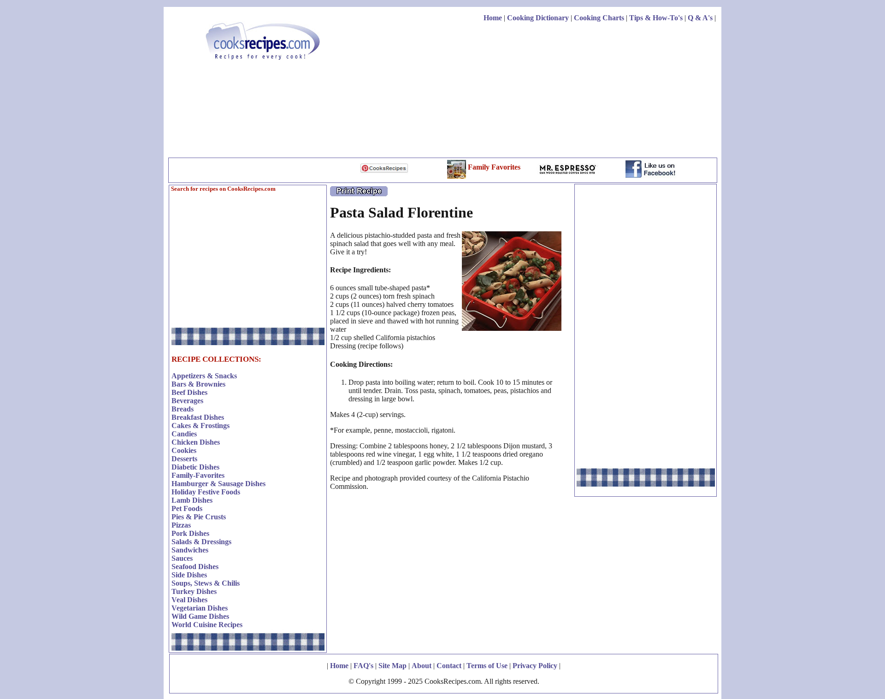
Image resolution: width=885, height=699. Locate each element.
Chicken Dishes (195, 442)
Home (493, 18)
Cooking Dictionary (538, 18)
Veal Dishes (189, 600)
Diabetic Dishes (195, 467)
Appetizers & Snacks (204, 376)
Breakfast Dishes (197, 417)
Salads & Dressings (201, 542)
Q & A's (700, 18)
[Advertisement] (548, 91)
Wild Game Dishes (200, 616)
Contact (449, 666)
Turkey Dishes (194, 591)
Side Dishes (189, 575)
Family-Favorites (197, 475)
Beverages (187, 401)
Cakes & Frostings (200, 425)
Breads (182, 409)
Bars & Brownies (198, 384)
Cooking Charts (599, 18)
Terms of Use (486, 666)
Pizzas (181, 525)
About (421, 666)
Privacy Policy (535, 666)
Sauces (182, 558)
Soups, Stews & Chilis (205, 583)
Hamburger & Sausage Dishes (218, 484)
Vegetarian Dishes (199, 608)
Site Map (392, 666)
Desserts (184, 459)
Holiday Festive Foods (205, 492)
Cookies (183, 450)
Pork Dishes (190, 533)
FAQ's (363, 666)
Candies (184, 434)
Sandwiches (189, 550)
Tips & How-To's (656, 18)
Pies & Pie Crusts (198, 517)
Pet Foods (186, 508)
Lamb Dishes (191, 500)
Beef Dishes (189, 392)
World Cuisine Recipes (206, 625)
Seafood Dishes (194, 566)
